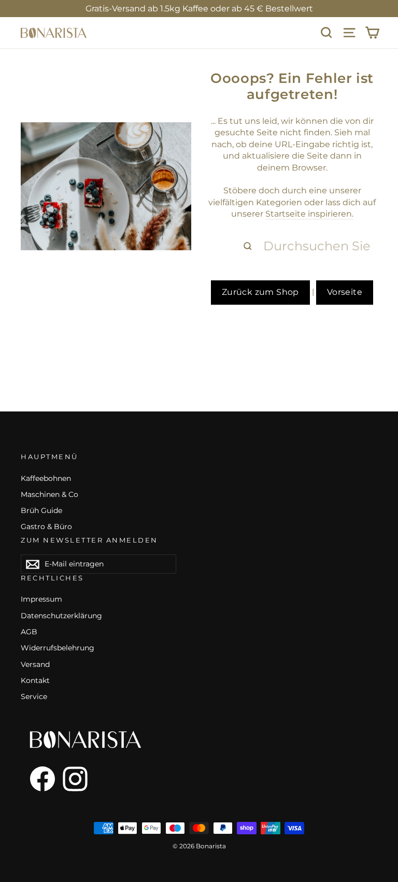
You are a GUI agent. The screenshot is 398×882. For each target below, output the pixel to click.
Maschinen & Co (49, 494)
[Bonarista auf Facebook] (38, 778)
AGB (29, 631)
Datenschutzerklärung (61, 615)
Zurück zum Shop (260, 292)
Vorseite (344, 292)
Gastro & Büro (46, 526)
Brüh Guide (41, 510)
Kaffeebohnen (46, 478)
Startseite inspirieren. (309, 214)
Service (34, 696)
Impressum (41, 599)
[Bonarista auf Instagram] (75, 778)
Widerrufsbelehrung (57, 647)
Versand (35, 664)
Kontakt (35, 680)
